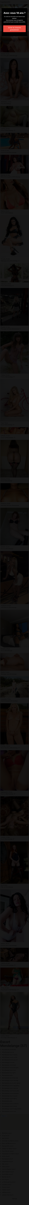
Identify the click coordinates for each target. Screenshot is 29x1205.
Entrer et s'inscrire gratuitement (14, 29)
